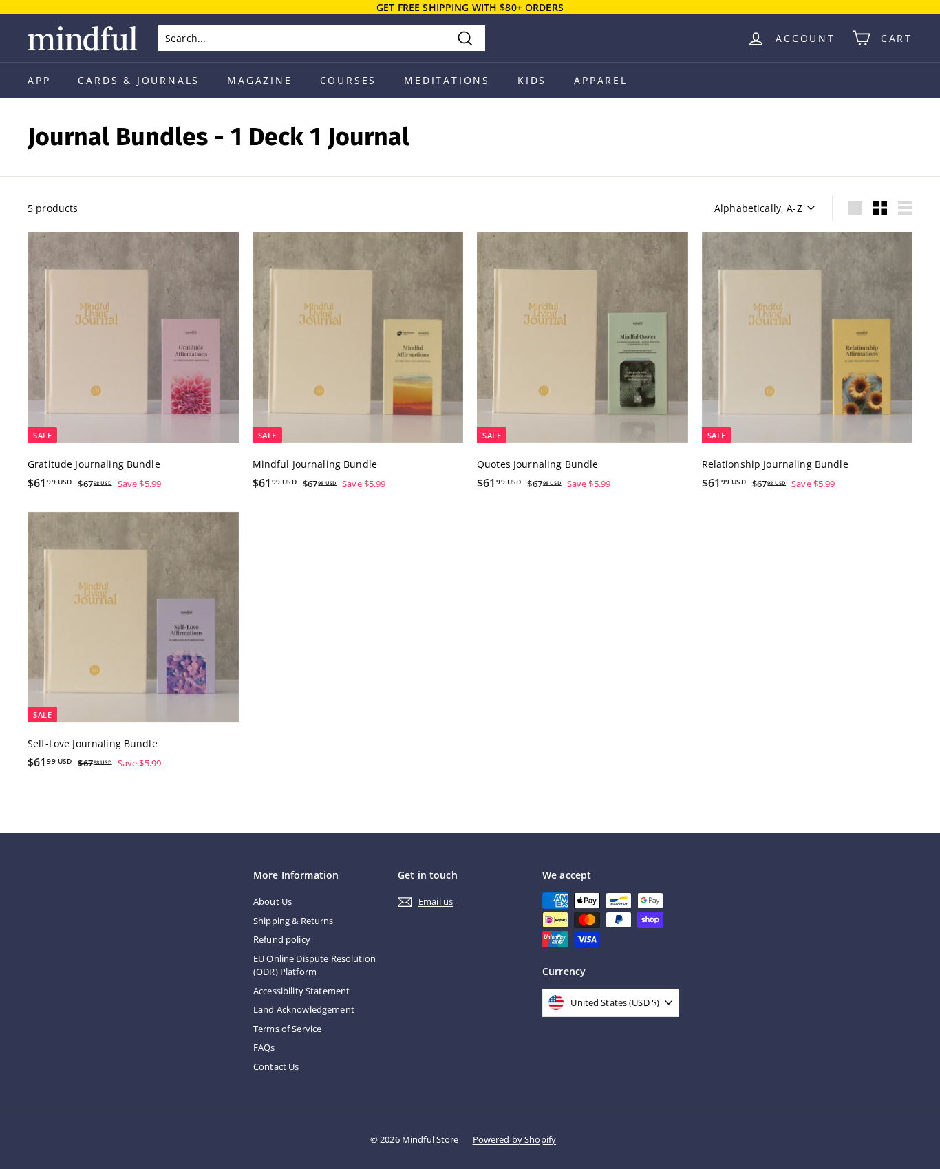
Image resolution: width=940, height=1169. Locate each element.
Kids (531, 80)
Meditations (447, 80)
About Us (272, 901)
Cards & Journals (139, 80)
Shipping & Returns (293, 920)
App (39, 80)
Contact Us (276, 1066)
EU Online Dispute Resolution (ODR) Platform (314, 965)
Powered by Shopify (515, 1139)
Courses (348, 80)
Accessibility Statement (301, 991)
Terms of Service (287, 1028)
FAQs (264, 1047)
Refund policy (281, 939)
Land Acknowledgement (303, 1009)
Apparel (601, 80)
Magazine (259, 80)
